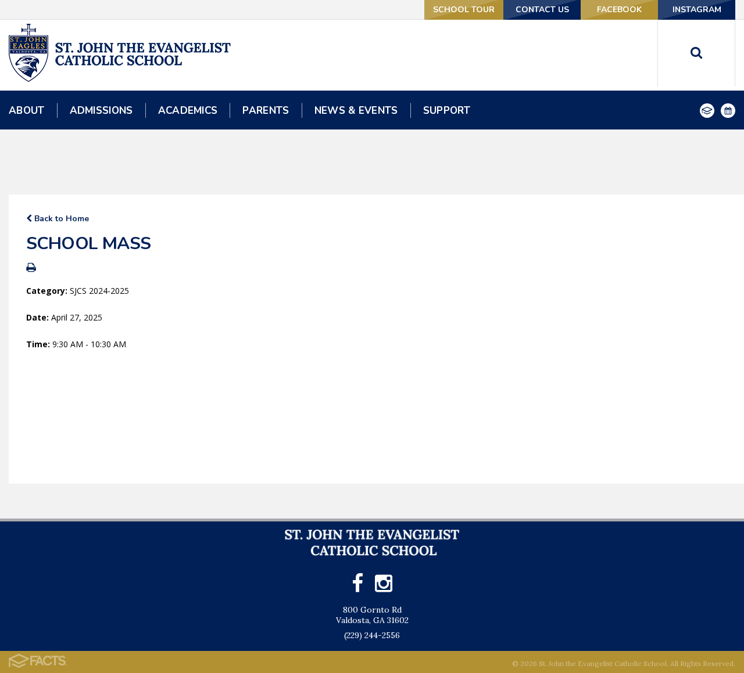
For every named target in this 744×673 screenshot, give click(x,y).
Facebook (619, 9)
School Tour (464, 9)
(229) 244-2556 (372, 635)
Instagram (697, 9)
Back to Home (60, 218)
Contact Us (542, 9)
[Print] (31, 268)
